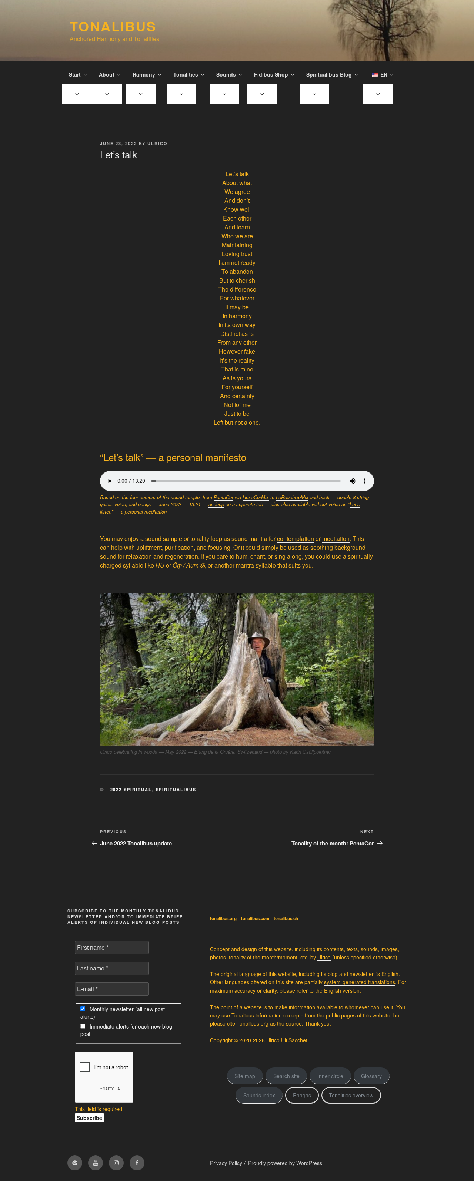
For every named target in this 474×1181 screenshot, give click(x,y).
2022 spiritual (131, 789)
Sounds (226, 74)
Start (75, 74)
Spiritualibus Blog (329, 74)
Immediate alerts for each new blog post (126, 1030)
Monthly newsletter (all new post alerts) (122, 1012)
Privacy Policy (226, 1163)
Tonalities (185, 74)
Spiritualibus (176, 789)
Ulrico (157, 143)
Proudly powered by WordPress (285, 1163)
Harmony (144, 74)
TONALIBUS (113, 26)
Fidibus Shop (271, 74)
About (106, 74)
